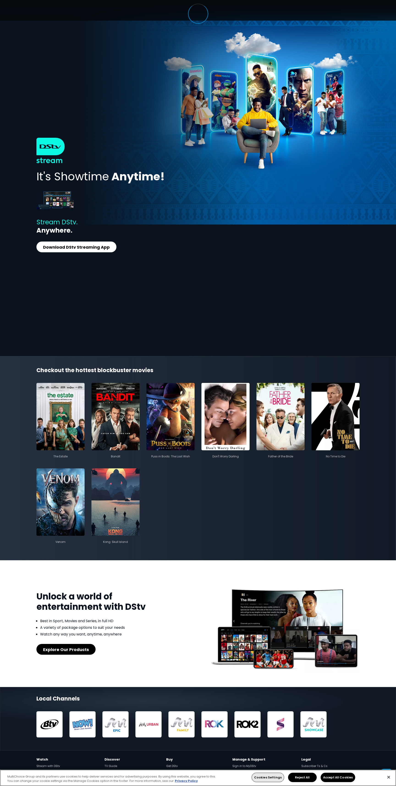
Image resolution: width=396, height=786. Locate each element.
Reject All (302, 777)
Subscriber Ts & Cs (314, 766)
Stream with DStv (48, 766)
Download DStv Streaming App (76, 247)
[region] (198, 778)
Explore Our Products (66, 649)
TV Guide (110, 766)
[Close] (389, 777)
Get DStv (172, 766)
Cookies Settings (268, 777)
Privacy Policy (186, 781)
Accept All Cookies (338, 777)
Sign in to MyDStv (244, 766)
